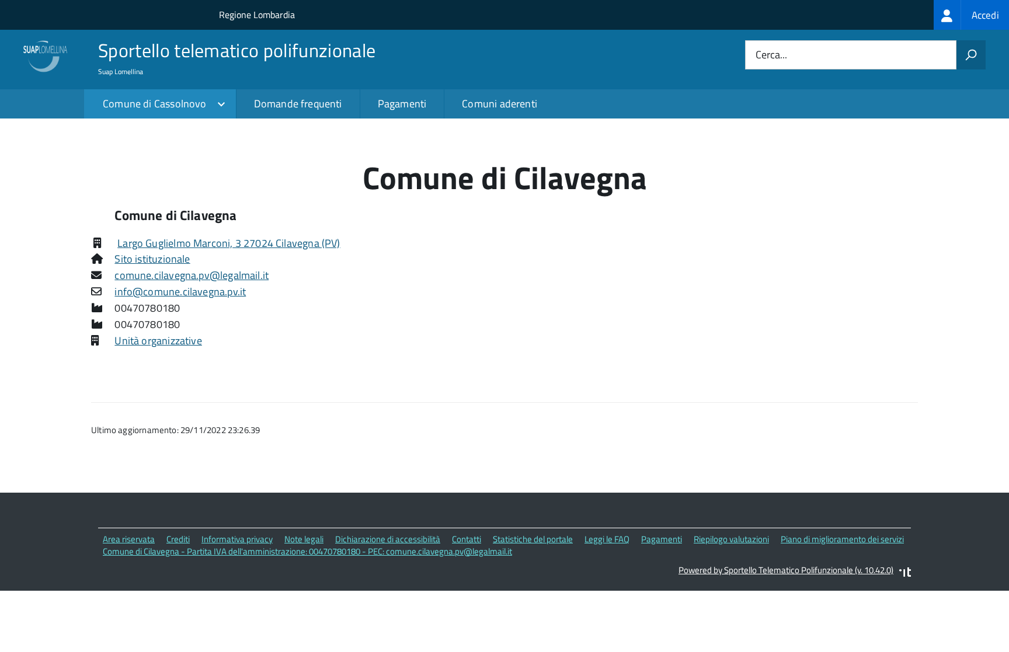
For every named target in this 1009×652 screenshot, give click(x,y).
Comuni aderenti (499, 103)
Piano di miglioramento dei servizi (842, 539)
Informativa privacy (237, 539)
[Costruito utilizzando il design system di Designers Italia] (905, 573)
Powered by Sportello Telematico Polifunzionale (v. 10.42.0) (786, 570)
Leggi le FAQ (606, 539)
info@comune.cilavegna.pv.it (180, 291)
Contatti (466, 539)
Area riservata (129, 539)
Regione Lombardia (257, 15)
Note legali (303, 539)
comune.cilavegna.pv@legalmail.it (191, 275)
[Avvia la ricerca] (971, 54)
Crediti (178, 539)
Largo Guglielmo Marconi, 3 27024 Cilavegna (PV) (228, 243)
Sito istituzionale (152, 259)
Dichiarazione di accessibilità (387, 539)
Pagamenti (402, 103)
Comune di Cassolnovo (155, 103)
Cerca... (771, 55)
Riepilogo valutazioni (731, 539)
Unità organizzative (157, 340)
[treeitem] (971, 15)
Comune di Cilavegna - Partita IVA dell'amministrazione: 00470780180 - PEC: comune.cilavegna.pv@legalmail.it (307, 551)
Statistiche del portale (533, 539)
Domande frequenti (298, 103)
